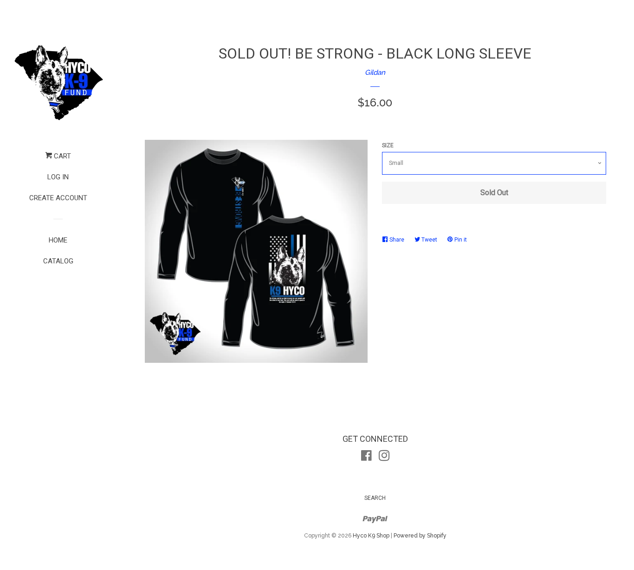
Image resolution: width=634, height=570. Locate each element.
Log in (58, 177)
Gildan (375, 72)
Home (58, 240)
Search (375, 498)
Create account (58, 198)
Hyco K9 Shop (371, 535)
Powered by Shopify (420, 535)
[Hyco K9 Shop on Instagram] (384, 457)
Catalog (58, 261)
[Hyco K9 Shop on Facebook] (366, 457)
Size (388, 145)
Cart (61, 156)
